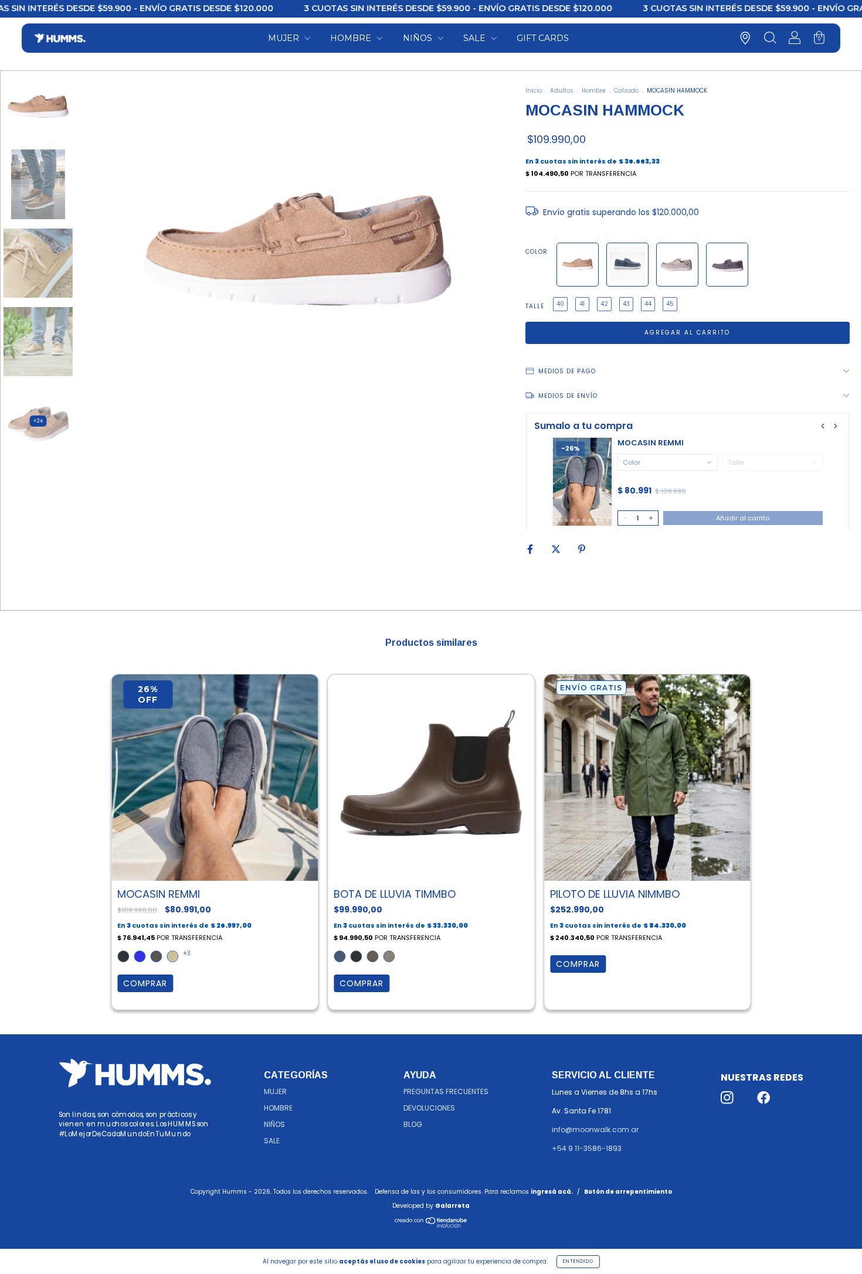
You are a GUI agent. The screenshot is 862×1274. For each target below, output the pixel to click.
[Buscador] (769, 40)
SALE (475, 38)
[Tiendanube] (431, 1226)
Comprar (145, 983)
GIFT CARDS (543, 38)
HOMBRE (352, 38)
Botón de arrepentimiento (628, 1191)
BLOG (412, 1124)
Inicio (533, 90)
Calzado (626, 90)
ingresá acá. (552, 1191)
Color (536, 251)
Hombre (594, 90)
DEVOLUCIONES (429, 1108)
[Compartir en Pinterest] (581, 549)
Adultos (561, 90)
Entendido (578, 1261)
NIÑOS (419, 38)
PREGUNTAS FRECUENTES (445, 1091)
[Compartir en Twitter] (556, 549)
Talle (534, 306)
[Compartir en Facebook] (531, 549)
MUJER (284, 38)
